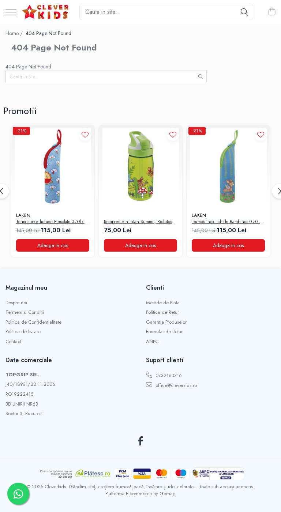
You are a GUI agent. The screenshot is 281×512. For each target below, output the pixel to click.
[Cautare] (244, 12)
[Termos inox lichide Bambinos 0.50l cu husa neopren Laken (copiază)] (228, 166)
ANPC (152, 341)
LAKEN (23, 215)
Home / (14, 33)
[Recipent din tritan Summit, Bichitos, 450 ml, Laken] (140, 166)
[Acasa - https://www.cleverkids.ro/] (45, 12)
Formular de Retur (164, 331)
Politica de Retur (162, 312)
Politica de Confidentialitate (33, 322)
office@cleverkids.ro (175, 385)
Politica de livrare (23, 331)
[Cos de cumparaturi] (272, 12)
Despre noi (16, 303)
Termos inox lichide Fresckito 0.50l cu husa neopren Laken (51, 222)
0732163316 (168, 375)
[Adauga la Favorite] (85, 134)
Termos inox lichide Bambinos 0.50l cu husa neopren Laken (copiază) (228, 222)
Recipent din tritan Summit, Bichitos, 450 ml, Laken (138, 222)
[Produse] (11, 12)
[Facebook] (140, 441)
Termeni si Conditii (24, 312)
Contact (13, 341)
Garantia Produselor (166, 322)
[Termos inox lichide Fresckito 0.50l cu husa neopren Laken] (52, 166)
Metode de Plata (163, 303)
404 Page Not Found (48, 33)
